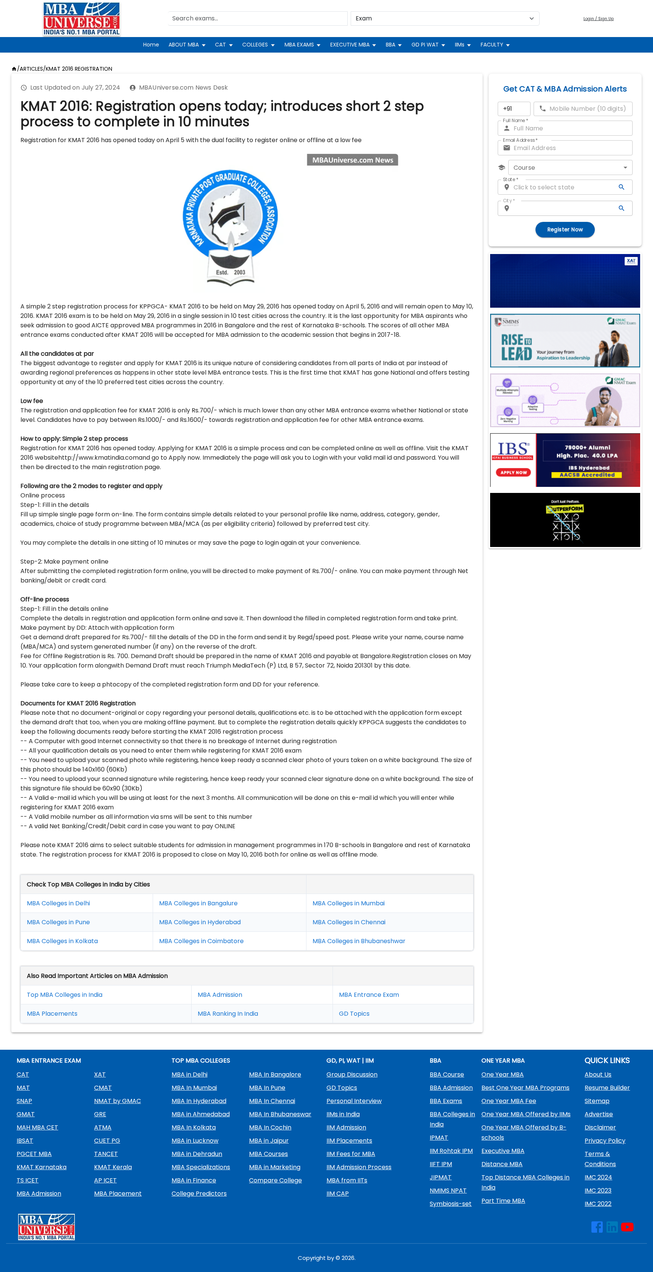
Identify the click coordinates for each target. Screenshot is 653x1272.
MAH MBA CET (37, 1127)
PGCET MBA (34, 1154)
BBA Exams (446, 1101)
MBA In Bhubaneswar (280, 1114)
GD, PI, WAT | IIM (350, 1060)
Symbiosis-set (451, 1203)
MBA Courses (268, 1154)
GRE (100, 1114)
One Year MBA (502, 1074)
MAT (23, 1087)
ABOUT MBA (184, 44)
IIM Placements (349, 1140)
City (509, 200)
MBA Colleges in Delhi (58, 903)
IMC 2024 (598, 1177)
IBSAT (25, 1140)
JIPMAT (441, 1177)
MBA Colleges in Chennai (349, 922)
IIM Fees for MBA (350, 1154)
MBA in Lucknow (195, 1140)
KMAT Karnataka (42, 1167)
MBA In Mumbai (194, 1087)
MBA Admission (220, 994)
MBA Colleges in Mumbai (349, 903)
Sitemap (597, 1101)
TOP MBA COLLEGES (201, 1060)
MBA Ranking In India (228, 1013)
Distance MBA (502, 1164)
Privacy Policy (605, 1140)
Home (151, 44)
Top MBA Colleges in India (64, 994)
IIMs (459, 44)
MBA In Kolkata (194, 1127)
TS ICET (28, 1180)
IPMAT (439, 1137)
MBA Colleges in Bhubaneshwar (359, 941)
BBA (390, 44)
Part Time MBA (503, 1200)
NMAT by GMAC (117, 1101)
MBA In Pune (267, 1087)
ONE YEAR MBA (503, 1060)
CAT (220, 44)
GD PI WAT (425, 44)
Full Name (515, 120)
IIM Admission (346, 1127)
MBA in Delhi (189, 1074)
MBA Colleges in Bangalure (198, 903)
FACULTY (492, 44)
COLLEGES (255, 44)
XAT (100, 1074)
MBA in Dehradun (197, 1154)
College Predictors (199, 1193)
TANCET (106, 1154)
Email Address (520, 140)
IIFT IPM (441, 1164)
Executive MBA (503, 1151)
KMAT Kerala (113, 1167)
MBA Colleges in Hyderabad (200, 922)
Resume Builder (607, 1087)
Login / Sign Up (598, 19)
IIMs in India (343, 1114)
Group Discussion (352, 1074)
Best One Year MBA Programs (525, 1087)
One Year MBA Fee (508, 1101)
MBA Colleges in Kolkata (62, 941)
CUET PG (107, 1140)
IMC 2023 (598, 1190)
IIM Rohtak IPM (451, 1151)
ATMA (102, 1127)
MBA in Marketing (274, 1167)
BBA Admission (451, 1087)
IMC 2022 (598, 1203)
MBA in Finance (194, 1180)
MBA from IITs (346, 1180)
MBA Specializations (201, 1167)
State (510, 179)
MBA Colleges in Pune (58, 922)
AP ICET (105, 1180)
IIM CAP (337, 1193)
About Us (598, 1074)
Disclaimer (600, 1127)
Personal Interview (354, 1101)
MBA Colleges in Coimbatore (201, 941)
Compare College (275, 1180)
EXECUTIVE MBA (350, 44)
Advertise (599, 1114)
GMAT (26, 1114)
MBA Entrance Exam (369, 994)
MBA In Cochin (270, 1127)
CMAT (103, 1087)
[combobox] (570, 167)
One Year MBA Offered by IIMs (526, 1114)
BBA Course (447, 1074)
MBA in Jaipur (269, 1140)
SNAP (24, 1101)
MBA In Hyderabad (199, 1101)
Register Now (565, 229)
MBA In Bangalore (275, 1074)
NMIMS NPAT (448, 1190)
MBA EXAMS (299, 44)
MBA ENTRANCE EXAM (49, 1060)
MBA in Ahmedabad (201, 1114)
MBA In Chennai (272, 1101)
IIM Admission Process (358, 1167)
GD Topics (354, 1013)
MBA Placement (50, 1013)
